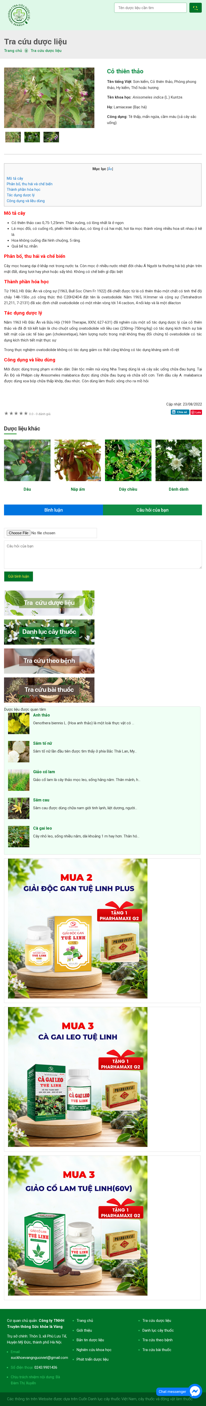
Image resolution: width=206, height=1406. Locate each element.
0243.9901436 (45, 1367)
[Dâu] (27, 483)
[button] (196, 8)
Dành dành (178, 489)
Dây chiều (128, 489)
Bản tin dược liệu (90, 1340)
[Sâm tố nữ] (18, 752)
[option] (51, 98)
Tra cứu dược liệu (19, 15)
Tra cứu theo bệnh (157, 1340)
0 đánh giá (39, 414)
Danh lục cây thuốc (158, 1330)
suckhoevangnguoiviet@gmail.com (39, 1357)
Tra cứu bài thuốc (156, 1350)
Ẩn (110, 169)
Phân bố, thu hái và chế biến (30, 184)
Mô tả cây (15, 178)
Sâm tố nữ (42, 743)
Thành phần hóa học (23, 190)
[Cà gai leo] (18, 837)
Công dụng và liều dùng (26, 201)
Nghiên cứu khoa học (94, 1350)
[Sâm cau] (18, 809)
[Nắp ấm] (78, 483)
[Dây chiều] (128, 483)
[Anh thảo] (18, 724)
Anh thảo (41, 715)
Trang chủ (85, 1320)
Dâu (27, 489)
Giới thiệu (84, 1330)
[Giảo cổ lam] (18, 781)
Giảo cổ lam (44, 771)
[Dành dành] (179, 483)
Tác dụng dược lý (21, 195)
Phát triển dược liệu (93, 1359)
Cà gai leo (42, 828)
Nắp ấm (78, 489)
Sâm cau (41, 800)
